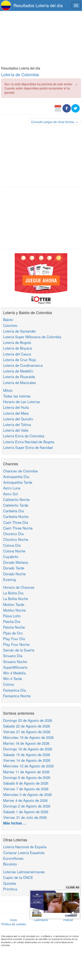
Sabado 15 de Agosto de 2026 (26, 754)
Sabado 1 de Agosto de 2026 (25, 811)
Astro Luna (11, 487)
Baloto (8, 319)
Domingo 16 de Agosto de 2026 (27, 748)
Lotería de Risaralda (19, 376)
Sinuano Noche (15, 661)
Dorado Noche (14, 573)
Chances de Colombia (20, 470)
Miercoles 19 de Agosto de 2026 (28, 737)
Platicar (68, 920)
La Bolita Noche (15, 598)
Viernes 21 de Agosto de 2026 (26, 731)
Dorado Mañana (15, 562)
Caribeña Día (13, 510)
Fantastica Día (14, 690)
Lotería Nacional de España (24, 846)
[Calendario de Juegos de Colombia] (57, 108)
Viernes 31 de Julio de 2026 (25, 817)
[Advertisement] (41, 38)
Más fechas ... (14, 823)
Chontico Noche (15, 539)
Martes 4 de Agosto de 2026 (25, 800)
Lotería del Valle (15, 430)
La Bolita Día (13, 592)
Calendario (41, 920)
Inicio (13, 920)
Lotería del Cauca (17, 354)
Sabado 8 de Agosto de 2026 (25, 783)
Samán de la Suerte (18, 650)
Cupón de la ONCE (18, 877)
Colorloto (10, 325)
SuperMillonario (15, 667)
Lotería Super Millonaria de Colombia (32, 336)
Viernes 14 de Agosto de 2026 (26, 760)
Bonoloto (10, 863)
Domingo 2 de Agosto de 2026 (26, 806)
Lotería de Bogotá (17, 342)
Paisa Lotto (12, 615)
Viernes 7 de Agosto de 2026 (25, 788)
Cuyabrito (10, 556)
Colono (8, 684)
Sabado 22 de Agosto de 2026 (26, 726)
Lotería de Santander (19, 331)
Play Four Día (14, 638)
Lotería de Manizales (19, 382)
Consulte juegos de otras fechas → (54, 122)
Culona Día (12, 545)
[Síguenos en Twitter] (75, 108)
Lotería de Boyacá (17, 348)
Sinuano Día (12, 655)
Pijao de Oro (13, 633)
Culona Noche (14, 550)
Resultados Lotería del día (38, 5)
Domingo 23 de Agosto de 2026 (27, 720)
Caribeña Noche (15, 516)
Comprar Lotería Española (23, 852)
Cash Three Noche (18, 528)
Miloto (8, 390)
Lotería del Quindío (18, 418)
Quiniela (9, 883)
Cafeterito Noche (16, 499)
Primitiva (10, 888)
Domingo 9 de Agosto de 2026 (26, 777)
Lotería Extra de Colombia (23, 435)
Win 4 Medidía (14, 672)
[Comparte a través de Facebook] (66, 108)
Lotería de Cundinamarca (23, 365)
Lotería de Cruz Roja (19, 359)
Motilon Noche (14, 610)
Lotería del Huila (16, 407)
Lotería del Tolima (17, 424)
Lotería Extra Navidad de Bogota (28, 441)
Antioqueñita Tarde (17, 482)
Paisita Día (11, 621)
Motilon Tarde (13, 604)
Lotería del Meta (16, 413)
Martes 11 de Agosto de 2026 (26, 771)
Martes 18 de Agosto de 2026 (26, 743)
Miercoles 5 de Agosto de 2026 (27, 794)
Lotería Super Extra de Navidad (28, 447)
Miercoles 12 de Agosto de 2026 (28, 765)
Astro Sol (10, 493)
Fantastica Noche (16, 695)
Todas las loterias (17, 396)
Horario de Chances (18, 587)
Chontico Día (13, 533)
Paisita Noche (14, 627)
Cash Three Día (15, 522)
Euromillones (13, 858)
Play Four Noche (16, 644)
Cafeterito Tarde (15, 505)
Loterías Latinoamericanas (24, 871)
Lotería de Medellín (18, 371)
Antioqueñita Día (16, 476)
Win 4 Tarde (12, 678)
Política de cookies (13, 924)
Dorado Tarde (13, 567)
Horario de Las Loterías (21, 401)
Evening (9, 579)
